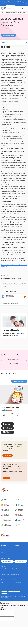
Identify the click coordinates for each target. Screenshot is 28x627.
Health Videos (21, 561)
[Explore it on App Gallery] (7, 432)
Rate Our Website (17, 582)
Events (2, 552)
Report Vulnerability (5, 585)
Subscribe (6, 478)
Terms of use (8, 284)
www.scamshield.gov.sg (11, 5)
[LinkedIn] (13, 569)
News (16, 549)
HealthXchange (8, 561)
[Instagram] (9, 569)
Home (2, 12)
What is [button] (4, 42)
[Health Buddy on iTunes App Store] (7, 424)
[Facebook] (2, 569)
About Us (3, 545)
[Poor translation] (4, 609)
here (17, 335)
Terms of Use (4, 579)
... (5, 12)
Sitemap (15, 579)
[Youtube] (6, 569)
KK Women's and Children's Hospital (11, 278)
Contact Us (4, 549)
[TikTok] (17, 569)
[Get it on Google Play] (7, 428)
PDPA (2, 582)
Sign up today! (7, 455)
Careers (17, 545)
